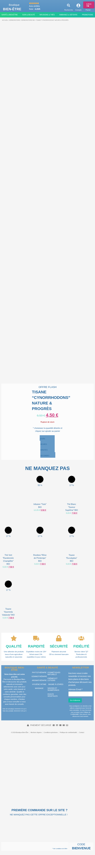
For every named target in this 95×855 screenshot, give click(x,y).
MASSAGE (39, 688)
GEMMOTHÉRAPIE (39, 676)
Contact (81, 732)
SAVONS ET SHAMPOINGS (53, 689)
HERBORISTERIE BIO (28, 20)
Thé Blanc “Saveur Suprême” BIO (71, 507)
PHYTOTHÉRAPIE (39, 672)
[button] (69, 5)
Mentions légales (36, 732)
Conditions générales (51, 732)
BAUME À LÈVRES (55, 684)
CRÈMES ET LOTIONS (53, 679)
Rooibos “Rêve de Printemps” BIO (40, 558)
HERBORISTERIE (14, 20)
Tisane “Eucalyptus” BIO (71, 558)
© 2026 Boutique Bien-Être (19, 732)
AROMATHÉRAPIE (39, 680)
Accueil (5, 20)
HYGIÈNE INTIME (39, 684)
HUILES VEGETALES (53, 695)
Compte (78, 10)
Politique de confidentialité (68, 732)
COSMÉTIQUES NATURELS (54, 673)
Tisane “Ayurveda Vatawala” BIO (8, 612)
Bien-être (12, 9)
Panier (88, 10)
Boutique (14, 4)
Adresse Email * (75, 689)
